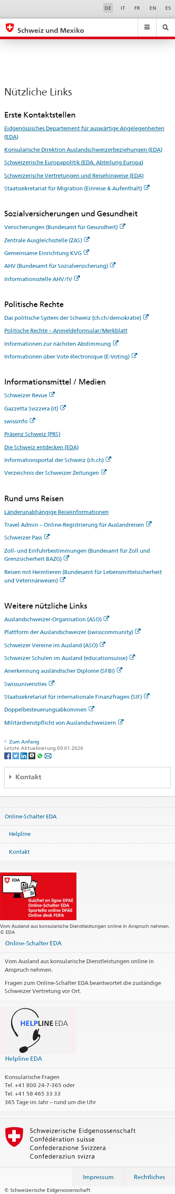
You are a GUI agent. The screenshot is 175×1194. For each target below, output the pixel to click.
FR (137, 8)
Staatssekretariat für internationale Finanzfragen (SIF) (73, 696)
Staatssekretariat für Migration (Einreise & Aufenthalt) (73, 188)
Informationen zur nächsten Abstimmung (57, 343)
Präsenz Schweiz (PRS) (32, 434)
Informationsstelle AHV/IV (38, 279)
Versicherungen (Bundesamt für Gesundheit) (61, 227)
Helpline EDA (23, 1058)
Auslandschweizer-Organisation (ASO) (53, 619)
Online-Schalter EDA (30, 815)
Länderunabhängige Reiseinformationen (56, 511)
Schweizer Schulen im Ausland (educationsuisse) (65, 657)
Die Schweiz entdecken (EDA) (41, 447)
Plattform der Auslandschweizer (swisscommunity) (68, 632)
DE (107, 8)
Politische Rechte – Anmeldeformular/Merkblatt (65, 330)
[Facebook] (8, 755)
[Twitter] (16, 755)
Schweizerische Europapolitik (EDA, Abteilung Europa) (73, 162)
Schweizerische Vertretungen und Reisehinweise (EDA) (74, 175)
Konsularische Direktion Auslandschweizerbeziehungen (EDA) (83, 149)
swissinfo (16, 421)
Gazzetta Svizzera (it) (31, 408)
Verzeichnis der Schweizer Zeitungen (51, 472)
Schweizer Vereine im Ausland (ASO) (51, 645)
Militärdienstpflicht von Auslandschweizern (60, 722)
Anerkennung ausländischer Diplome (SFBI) (59, 670)
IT (123, 8)
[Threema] (32, 755)
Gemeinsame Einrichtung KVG (43, 253)
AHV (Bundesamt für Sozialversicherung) (56, 265)
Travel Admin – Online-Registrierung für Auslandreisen (74, 524)
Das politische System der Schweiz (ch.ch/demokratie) (72, 317)
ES (168, 8)
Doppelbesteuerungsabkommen (45, 709)
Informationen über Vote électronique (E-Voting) (67, 356)
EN (153, 8)
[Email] (48, 755)
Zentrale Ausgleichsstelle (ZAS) (43, 240)
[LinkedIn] (24, 755)
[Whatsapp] (41, 755)
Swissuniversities (25, 683)
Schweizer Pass (23, 537)
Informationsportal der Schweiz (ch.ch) (54, 459)
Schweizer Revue (25, 395)
